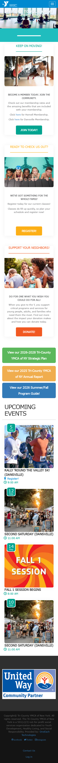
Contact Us (29, 750)
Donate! (29, 332)
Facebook (17, 740)
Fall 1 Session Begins (22, 589)
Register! (29, 231)
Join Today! (29, 130)
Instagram (41, 740)
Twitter (29, 740)
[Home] (9, 3)
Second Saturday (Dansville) (28, 534)
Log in (29, 756)
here (18, 114)
